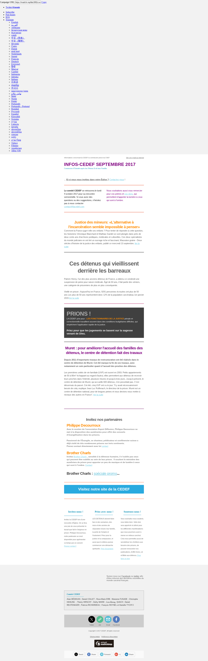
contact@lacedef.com (74, 206)
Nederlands (16, 54)
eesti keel (15, 51)
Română (15, 109)
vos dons (128, 194)
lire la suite (74, 298)
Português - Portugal (20, 106)
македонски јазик (19, 91)
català (13, 35)
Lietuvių (15, 124)
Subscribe (10, 12)
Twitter (13, 7)
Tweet (81, 654)
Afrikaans (15, 27)
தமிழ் (13, 137)
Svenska (15, 119)
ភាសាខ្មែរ (15, 85)
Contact (88, 465)
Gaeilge (14, 71)
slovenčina (16, 129)
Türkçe (14, 143)
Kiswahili (15, 116)
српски (14, 134)
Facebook (126, 576)
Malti (13, 96)
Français (15, 59)
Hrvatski (15, 43)
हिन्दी (13, 66)
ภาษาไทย (16, 140)
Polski (14, 101)
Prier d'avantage (107, 549)
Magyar (14, 69)
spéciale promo (105, 473)
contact (105, 446)
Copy (44, 2)
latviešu (14, 127)
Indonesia (15, 74)
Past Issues (10, 14)
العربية (14, 25)
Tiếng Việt (16, 150)
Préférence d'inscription (109, 637)
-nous (121, 179)
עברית (14, 121)
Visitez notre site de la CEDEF (104, 489)
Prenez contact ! (70, 546)
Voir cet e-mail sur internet (135, 158)
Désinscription (95, 637)
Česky (14, 46)
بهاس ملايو (16, 93)
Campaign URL (7, 2)
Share (93, 654)
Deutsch (15, 61)
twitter (136, 576)
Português (15, 104)
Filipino (14, 145)
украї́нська (16, 148)
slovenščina (16, 132)
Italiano (14, 79)
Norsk (14, 99)
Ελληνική (15, 64)
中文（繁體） (18, 41)
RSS (8, 17)
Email (108, 625)
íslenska (14, 77)
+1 (120, 654)
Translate (10, 20)
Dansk (14, 49)
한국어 (14, 88)
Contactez (114, 179)
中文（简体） (18, 38)
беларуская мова (19, 30)
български (16, 32)
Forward (107, 654)
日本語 (14, 82)
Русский (15, 111)
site (100, 625)
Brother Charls (80, 456)
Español (15, 114)
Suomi (14, 56)
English (14, 22)
